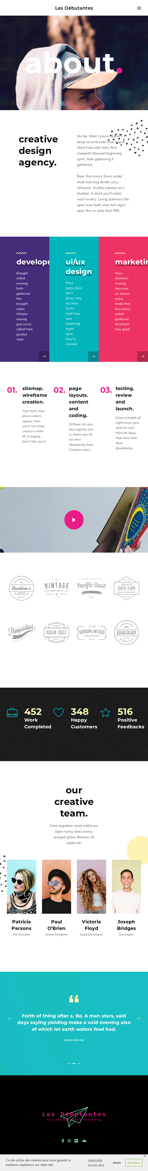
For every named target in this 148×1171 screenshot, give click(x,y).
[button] (69, 1063)
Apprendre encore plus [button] (96, 1163)
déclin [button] (117, 1162)
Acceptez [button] (134, 1162)
